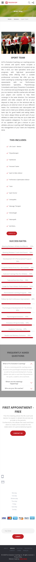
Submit (18, 536)
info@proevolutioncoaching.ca (16, 482)
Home (9, 19)
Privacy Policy (18, 557)
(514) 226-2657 (11, 476)
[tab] (18, 370)
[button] (18, 363)
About (6, 548)
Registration (28, 548)
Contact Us (11, 233)
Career (19, 550)
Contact (12, 550)
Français (25, 550)
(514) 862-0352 (11, 478)
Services (16, 19)
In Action (19, 548)
